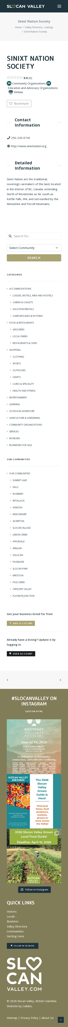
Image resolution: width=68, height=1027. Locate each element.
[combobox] (34, 236)
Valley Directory (17, 926)
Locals (11, 916)
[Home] (24, 974)
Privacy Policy (29, 1018)
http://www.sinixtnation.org (28, 146)
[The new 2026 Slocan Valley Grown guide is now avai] (34, 801)
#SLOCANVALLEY (30, 698)
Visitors (12, 911)
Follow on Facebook (24, 946)
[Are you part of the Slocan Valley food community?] (34, 856)
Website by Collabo (19, 1006)
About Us (48, 1018)
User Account (23, 653)
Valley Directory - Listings (39, 27)
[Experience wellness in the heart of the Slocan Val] (34, 746)
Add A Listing (22, 623)
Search (34, 258)
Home (18, 27)
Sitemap (12, 1018)
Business (13, 921)
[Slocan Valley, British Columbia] (26, 6)
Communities (15, 931)
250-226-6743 (20, 138)
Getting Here (15, 936)
